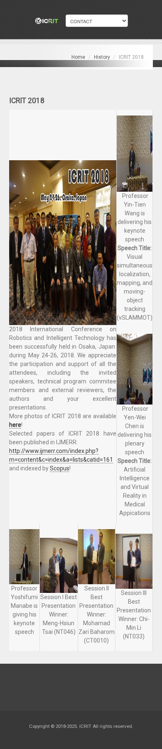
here (15, 424)
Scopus (59, 468)
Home (78, 57)
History (102, 57)
